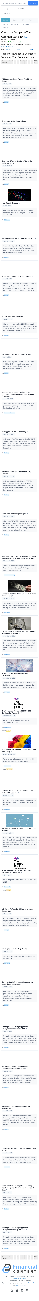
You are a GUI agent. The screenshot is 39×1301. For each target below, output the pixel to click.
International (25, 24)
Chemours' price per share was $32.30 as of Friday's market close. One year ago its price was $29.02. (19, 212)
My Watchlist (21, 9)
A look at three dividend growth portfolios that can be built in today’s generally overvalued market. (19, 802)
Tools (31, 20)
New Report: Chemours (11, 203)
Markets (5, 20)
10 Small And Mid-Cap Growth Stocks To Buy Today (19, 829)
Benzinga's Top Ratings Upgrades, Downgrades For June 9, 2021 (15, 1067)
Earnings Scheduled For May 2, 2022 (17, 354)
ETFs (23, 20)
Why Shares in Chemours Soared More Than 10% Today (19, 751)
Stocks (15, 20)
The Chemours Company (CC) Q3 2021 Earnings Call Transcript (17, 712)
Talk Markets (7, 219)
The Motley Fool (7, 727)
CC (25, 36)
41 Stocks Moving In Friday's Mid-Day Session (16, 473)
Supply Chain (9, 769)
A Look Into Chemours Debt (13, 317)
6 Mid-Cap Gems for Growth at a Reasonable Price (19, 1149)
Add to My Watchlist (7, 46)
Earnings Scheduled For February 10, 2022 (19, 239)
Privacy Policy (32, 1283)
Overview (5, 24)
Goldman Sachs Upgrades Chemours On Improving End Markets (17, 983)
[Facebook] (17, 1291)
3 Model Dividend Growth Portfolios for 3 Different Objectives (17, 792)
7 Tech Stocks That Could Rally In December (15, 674)
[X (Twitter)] (12, 1291)
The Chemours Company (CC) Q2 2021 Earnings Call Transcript (16, 871)
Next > (35, 62)
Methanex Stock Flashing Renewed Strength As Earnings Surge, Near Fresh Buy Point (19, 557)
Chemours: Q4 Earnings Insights (15, 514)
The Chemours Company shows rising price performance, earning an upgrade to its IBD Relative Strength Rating (18, 406)
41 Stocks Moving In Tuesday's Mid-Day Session (17, 80)
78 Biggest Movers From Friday (15, 432)
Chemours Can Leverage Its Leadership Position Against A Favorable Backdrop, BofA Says (19, 1188)
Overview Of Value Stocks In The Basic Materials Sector (17, 162)
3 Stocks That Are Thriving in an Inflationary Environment (19, 595)
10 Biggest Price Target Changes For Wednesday (16, 1107)
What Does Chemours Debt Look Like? (17, 276)
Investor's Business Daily (9, 412)
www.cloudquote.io (20, 1278)
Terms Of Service (20, 1285)
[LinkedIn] (22, 1291)
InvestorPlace (7, 612)
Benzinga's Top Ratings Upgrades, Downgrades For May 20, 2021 (15, 1229)
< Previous (4, 62)
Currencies (17, 24)
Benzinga (6, 102)
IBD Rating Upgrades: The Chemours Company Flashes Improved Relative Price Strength (18, 394)
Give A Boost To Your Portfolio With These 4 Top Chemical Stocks (18, 632)
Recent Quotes (6, 9)
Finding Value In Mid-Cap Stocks (15, 949)
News (11, 24)
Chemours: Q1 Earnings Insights (15, 121)
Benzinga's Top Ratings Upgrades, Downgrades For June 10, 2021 (15, 1028)
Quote (8, 49)
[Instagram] (27, 1291)
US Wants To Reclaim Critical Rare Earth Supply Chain (17, 910)
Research (31, 49)
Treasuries (5, 27)
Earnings (8, 730)
